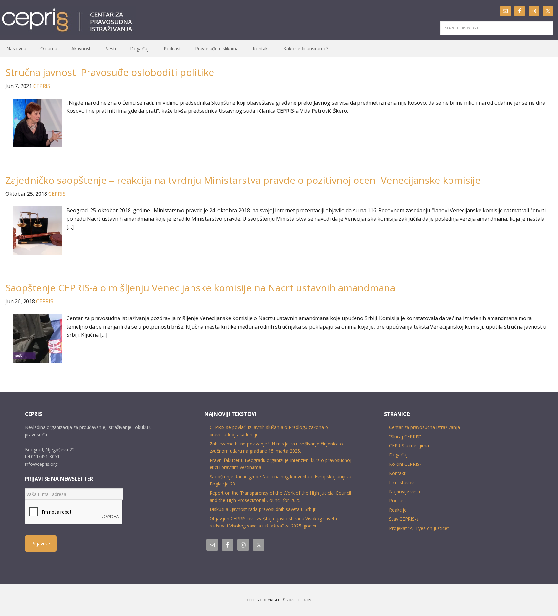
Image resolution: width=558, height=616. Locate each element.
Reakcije (398, 510)
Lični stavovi (402, 482)
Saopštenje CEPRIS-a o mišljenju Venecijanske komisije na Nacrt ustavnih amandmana (200, 287)
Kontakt (397, 473)
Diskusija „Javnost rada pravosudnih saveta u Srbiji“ (263, 509)
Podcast (397, 500)
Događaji (398, 455)
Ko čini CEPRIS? (405, 464)
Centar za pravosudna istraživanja (424, 427)
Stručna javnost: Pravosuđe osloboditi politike (109, 72)
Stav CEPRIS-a (404, 519)
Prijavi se (40, 543)
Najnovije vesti (404, 491)
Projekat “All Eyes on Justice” (419, 528)
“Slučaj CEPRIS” (405, 436)
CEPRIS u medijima (409, 446)
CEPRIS (68, 20)
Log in (304, 600)
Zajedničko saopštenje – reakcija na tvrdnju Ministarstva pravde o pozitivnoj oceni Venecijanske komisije (242, 180)
